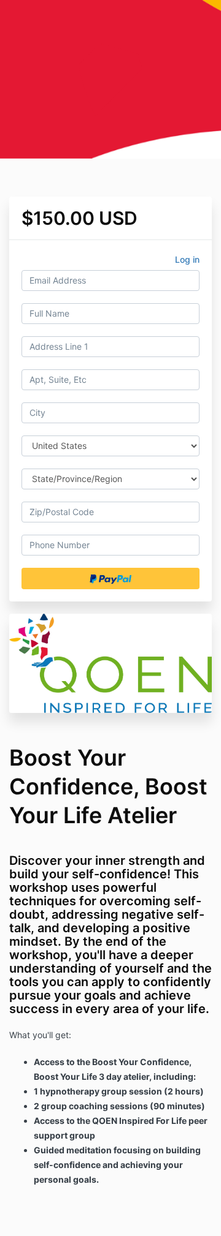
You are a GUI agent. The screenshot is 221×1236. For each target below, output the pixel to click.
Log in (187, 259)
